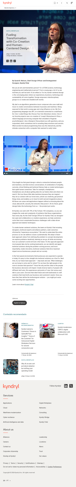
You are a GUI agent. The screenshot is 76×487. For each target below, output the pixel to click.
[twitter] (71, 386)
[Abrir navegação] (72, 3)
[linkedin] (66, 386)
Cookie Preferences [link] (55, 467)
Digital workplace (12, 31)
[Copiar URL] (14, 61)
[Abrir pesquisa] (67, 3)
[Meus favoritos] (61, 3)
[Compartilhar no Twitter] (7, 61)
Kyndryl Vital (29, 284)
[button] (38, 155)
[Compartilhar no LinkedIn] (11, 61)
